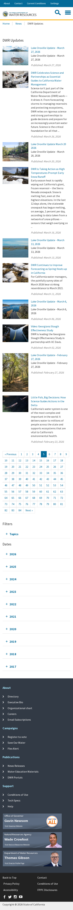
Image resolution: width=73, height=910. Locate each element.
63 (61, 491)
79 (47, 504)
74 (13, 504)
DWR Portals (15, 777)
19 (6, 466)
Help (10, 806)
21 (20, 466)
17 (54, 460)
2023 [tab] (13, 592)
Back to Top (9, 877)
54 (61, 485)
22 (26, 466)
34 (47, 473)
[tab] (36, 534)
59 (33, 491)
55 (6, 491)
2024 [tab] (13, 579)
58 (26, 491)
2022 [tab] (13, 604)
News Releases (16, 765)
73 (6, 504)
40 (26, 479)
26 (54, 466)
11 (13, 460)
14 (33, 460)
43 (47, 479)
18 (61, 460)
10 (6, 460)
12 (20, 460)
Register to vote (17, 737)
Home (6, 23)
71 (54, 497)
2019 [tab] (13, 642)
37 (6, 479)
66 (20, 497)
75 (20, 504)
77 (33, 504)
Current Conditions (36, 3)
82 (6, 510)
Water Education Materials (23, 771)
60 (40, 491)
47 (13, 485)
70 (47, 497)
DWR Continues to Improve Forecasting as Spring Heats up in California (49, 268)
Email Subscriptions (19, 719)
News (18, 23)
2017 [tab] (13, 667)
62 (54, 491)
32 (33, 473)
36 (61, 473)
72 (61, 497)
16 (47, 460)
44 (54, 479)
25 (47, 466)
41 (33, 479)
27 (61, 466)
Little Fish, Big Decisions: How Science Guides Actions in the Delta (48, 401)
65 (13, 497)
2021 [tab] (13, 617)
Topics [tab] (14, 534)
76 (26, 504)
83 (13, 510)
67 (26, 497)
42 (40, 479)
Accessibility (10, 890)
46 (6, 485)
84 (20, 510)
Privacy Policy (11, 883)
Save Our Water (16, 742)
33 (40, 473)
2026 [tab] (13, 554)
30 (20, 473)
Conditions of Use (18, 794)
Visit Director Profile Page (14, 863)
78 (40, 504)
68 (33, 497)
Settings (54, 3)
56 (13, 491)
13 (26, 460)
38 (13, 479)
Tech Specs (14, 800)
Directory (13, 696)
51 (40, 485)
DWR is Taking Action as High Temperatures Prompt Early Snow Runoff (48, 172)
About (7, 3)
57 (20, 491)
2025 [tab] (13, 567)
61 (47, 491)
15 (40, 460)
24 (40, 466)
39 (20, 479)
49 (26, 485)
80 (54, 504)
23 (33, 466)
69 (40, 497)
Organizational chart (20, 708)
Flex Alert (13, 748)
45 (61, 479)
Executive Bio (15, 702)
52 (47, 485)
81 (61, 504)
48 (20, 485)
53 (54, 485)
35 (54, 473)
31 (26, 473)
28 (6, 473)
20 (13, 466)
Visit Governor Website (13, 826)
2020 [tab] (13, 629)
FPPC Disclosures (47, 890)
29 (13, 473)
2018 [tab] (13, 654)
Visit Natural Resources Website (17, 845)
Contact (18, 3)
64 (6, 497)
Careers (12, 714)
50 (33, 485)
